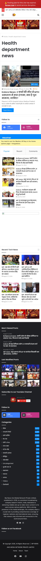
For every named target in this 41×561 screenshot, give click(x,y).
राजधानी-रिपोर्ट (7, 432)
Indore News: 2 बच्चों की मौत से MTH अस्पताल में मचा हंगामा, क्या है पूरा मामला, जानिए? (20, 95)
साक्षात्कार (5, 470)
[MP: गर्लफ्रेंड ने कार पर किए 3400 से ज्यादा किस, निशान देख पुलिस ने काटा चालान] (8, 383)
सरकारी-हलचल (7, 453)
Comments (33, 151)
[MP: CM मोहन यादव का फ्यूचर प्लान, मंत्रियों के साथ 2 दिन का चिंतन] (10, 288)
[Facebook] (18, 523)
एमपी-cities (6, 442)
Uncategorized (8, 463)
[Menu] (3, 15)
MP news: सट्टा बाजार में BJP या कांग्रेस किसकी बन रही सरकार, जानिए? (27, 181)
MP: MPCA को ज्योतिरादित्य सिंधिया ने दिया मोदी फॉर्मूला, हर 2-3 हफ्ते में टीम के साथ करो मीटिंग (30, 271)
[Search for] (38, 15)
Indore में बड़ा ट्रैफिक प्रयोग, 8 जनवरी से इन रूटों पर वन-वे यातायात (26, 171)
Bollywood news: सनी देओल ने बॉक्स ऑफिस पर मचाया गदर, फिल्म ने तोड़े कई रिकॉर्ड (27, 160)
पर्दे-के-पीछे (6, 449)
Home (5, 36)
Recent (19, 151)
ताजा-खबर (6, 446)
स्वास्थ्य (5, 474)
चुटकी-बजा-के (7, 467)
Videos (5, 481)
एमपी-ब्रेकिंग (6, 435)
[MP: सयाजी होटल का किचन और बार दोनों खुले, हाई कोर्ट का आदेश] (30, 288)
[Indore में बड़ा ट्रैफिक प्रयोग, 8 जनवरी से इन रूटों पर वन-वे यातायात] (8, 172)
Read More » (7, 110)
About (21, 551)
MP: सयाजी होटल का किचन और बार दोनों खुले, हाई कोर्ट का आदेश (30, 297)
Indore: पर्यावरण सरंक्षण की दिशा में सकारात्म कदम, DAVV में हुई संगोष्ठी (27, 192)
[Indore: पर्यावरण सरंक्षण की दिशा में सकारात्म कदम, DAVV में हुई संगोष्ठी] (8, 193)
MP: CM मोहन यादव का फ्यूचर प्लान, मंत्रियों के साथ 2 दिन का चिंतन (10, 297)
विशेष (4, 428)
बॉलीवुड (5, 456)
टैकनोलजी (6, 484)
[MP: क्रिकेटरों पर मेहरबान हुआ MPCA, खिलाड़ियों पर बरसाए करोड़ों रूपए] (8, 368)
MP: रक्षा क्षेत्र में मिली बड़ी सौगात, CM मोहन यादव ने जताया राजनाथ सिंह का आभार (10, 270)
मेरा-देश (5, 439)
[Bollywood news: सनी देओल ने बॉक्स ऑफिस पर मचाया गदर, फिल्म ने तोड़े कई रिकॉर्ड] (8, 161)
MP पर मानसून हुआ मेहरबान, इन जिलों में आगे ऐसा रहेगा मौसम (26, 202)
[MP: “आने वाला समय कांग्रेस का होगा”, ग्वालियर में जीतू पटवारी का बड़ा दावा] (33, 383)
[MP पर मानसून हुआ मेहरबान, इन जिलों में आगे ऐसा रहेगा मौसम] (8, 203)
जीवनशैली (5, 460)
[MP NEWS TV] (14, 14)
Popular (7, 151)
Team (26, 551)
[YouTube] (20, 523)
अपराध (5, 477)
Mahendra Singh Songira (10, 89)
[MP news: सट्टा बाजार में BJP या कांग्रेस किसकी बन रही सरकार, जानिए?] (8, 182)
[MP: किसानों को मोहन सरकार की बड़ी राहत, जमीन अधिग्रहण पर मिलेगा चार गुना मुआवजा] (21, 383)
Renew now (9, 5)
